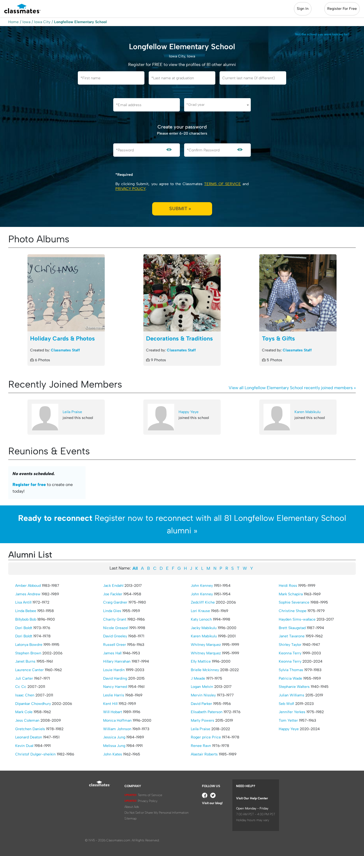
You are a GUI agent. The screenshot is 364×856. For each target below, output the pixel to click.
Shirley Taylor (290, 644)
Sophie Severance (294, 602)
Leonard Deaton (28, 737)
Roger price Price (206, 737)
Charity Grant (114, 619)
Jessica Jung (114, 737)
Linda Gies (112, 611)
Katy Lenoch (201, 619)
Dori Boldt (23, 628)
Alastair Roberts (204, 754)
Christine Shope (292, 611)
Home (13, 22)
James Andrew (28, 594)
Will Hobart (112, 712)
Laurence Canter (29, 670)
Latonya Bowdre (28, 644)
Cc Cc (20, 686)
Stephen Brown (28, 653)
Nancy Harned (115, 686)
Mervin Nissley (203, 695)
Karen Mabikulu (307, 412)
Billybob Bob (25, 619)
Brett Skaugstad (292, 628)
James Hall (112, 653)
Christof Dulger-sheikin (35, 754)
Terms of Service (222, 184)
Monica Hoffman (117, 720)
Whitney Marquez (206, 644)
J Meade (198, 678)
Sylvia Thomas (291, 670)
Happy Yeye (189, 412)
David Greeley (115, 636)
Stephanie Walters (294, 686)
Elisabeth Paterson (207, 712)
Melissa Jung (114, 745)
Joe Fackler (112, 594)
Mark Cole (24, 712)
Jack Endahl (113, 585)
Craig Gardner (115, 602)
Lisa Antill (23, 602)
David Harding (115, 678)
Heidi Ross (288, 585)
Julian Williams (291, 695)
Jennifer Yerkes (292, 712)
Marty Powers (202, 720)
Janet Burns (25, 661)
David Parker (201, 703)
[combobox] (217, 104)
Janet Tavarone (292, 636)
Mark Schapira (291, 594)
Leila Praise (72, 412)
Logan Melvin (202, 686)
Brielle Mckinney (205, 670)
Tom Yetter (288, 720)
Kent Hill (110, 703)
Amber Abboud (28, 585)
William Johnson (117, 729)
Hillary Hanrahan (117, 661)
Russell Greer (114, 644)
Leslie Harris (113, 695)
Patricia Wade (290, 678)
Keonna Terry (290, 653)
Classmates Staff (65, 350)
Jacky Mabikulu (204, 628)
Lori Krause (200, 611)
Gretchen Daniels (30, 729)
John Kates (112, 754)
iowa (26, 22)
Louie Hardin (114, 670)
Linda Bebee (25, 611)
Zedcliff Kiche (203, 602)
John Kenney (202, 585)
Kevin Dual (24, 745)
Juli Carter (24, 678)
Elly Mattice (201, 661)
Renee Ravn (201, 745)
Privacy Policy (130, 188)
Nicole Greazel (115, 628)
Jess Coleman (27, 720)
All (135, 568)
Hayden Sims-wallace (297, 619)
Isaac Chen (24, 695)
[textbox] (217, 104)
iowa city (42, 22)
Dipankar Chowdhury (33, 703)
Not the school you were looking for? (322, 34)
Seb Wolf (286, 703)
